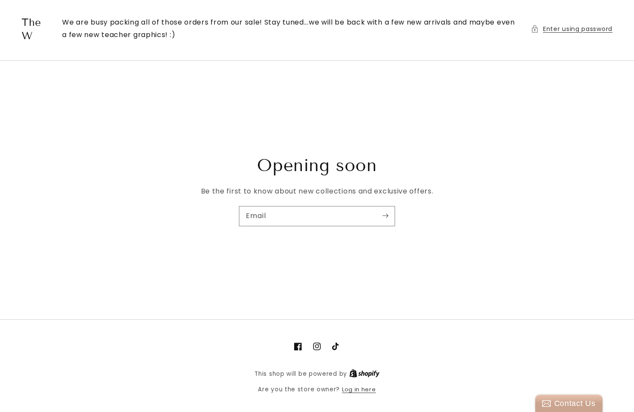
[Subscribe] (385, 215)
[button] (571, 29)
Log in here (359, 389)
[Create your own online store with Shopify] (364, 374)
